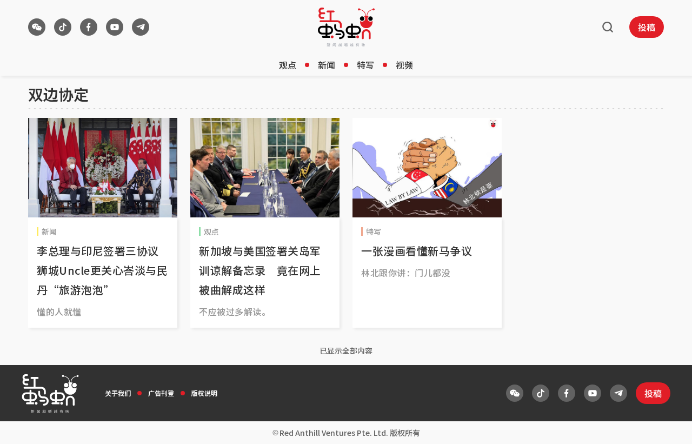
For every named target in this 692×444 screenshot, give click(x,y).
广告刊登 (161, 392)
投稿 (646, 27)
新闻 (326, 64)
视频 (404, 64)
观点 (287, 64)
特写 (365, 64)
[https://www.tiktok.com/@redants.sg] (62, 27)
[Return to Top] (667, 424)
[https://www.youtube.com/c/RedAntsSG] (114, 27)
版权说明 (204, 392)
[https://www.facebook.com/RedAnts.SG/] (88, 27)
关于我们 (118, 392)
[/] (346, 27)
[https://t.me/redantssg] (140, 27)
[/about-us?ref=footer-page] (36, 27)
